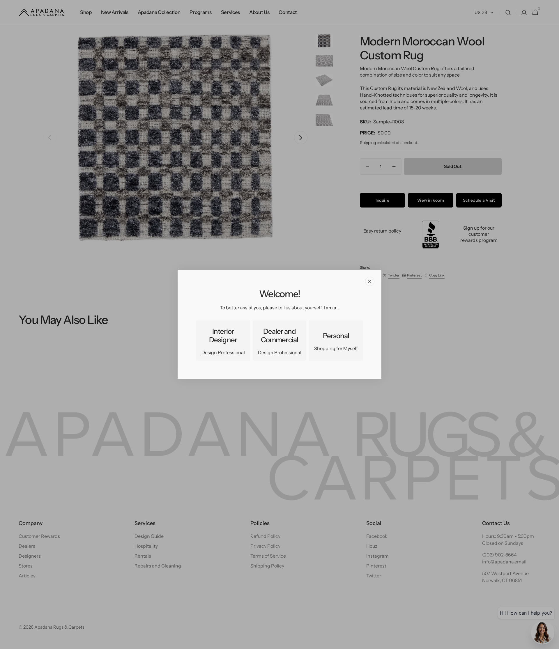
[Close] (369, 281)
